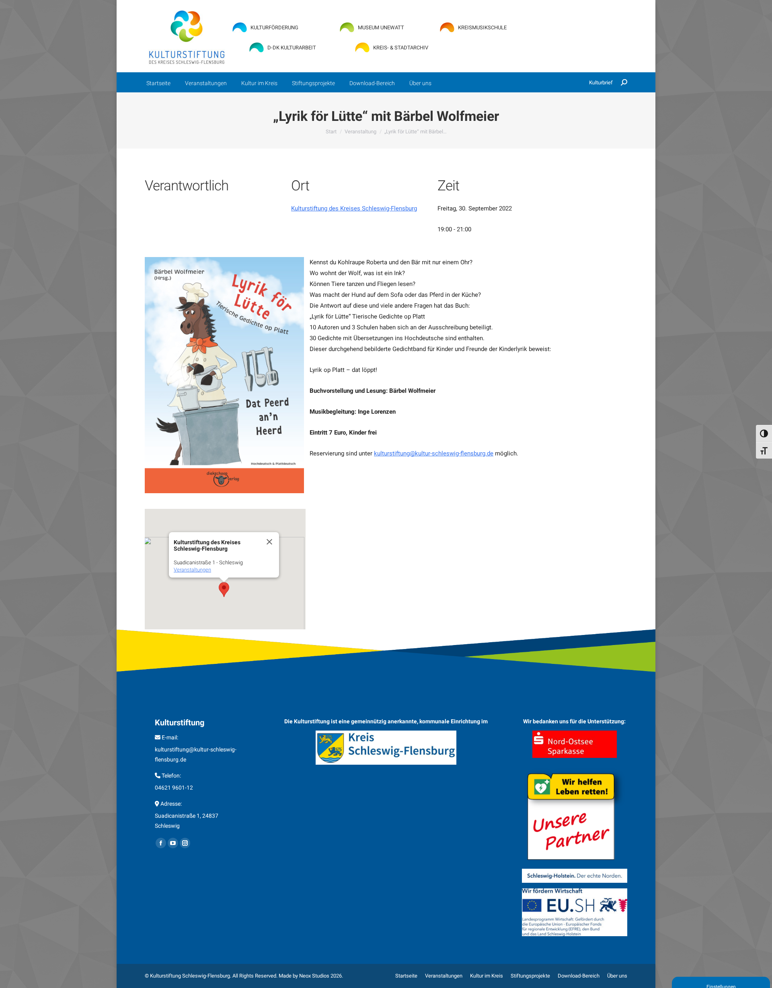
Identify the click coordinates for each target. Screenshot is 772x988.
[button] (224, 589)
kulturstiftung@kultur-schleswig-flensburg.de (433, 453)
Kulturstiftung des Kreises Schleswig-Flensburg (354, 208)
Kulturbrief (601, 83)
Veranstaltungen (192, 570)
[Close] (269, 541)
